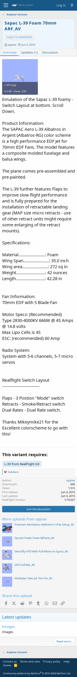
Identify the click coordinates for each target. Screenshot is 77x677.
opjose (11, 45)
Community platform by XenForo (37, 673)
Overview (9, 52)
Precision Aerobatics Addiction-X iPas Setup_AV (44, 524)
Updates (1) (29, 52)
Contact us (10, 661)
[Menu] (6, 5)
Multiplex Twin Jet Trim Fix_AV (33, 578)
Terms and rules (30, 661)
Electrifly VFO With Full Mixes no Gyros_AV (41, 551)
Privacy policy (51, 661)
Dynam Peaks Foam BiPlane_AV (34, 538)
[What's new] (72, 5)
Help (67, 661)
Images (8, 626)
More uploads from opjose (24, 519)
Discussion (50, 52)
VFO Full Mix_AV (25, 565)
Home (7, 665)
